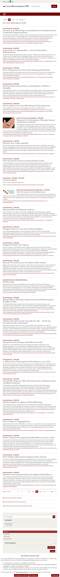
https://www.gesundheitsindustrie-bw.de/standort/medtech (19, 292)
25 (10, 20)
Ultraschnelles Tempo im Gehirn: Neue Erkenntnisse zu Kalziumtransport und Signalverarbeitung (29, 382)
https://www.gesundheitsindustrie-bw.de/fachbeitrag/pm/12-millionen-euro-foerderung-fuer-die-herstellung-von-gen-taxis (29, 372)
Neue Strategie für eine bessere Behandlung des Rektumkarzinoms (26, 106)
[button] (54, 543)
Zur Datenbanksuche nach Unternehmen (15, 502)
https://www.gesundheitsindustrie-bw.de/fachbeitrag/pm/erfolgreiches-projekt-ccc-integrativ (28, 255)
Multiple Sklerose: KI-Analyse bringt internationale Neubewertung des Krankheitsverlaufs (28, 301)
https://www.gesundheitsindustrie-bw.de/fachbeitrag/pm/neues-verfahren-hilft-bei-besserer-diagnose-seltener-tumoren (28, 466)
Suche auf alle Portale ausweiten (13, 498)
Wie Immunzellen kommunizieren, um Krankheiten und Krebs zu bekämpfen (26, 87)
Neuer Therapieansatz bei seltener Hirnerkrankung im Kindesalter (26, 70)
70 (33, 491)
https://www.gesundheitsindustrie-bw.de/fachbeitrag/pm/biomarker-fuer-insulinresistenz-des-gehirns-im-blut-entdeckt (28, 273)
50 (14, 20)
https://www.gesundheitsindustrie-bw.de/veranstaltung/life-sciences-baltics (23, 185)
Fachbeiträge (7, 534)
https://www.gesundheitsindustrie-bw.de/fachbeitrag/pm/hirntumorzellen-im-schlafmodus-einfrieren (28, 220)
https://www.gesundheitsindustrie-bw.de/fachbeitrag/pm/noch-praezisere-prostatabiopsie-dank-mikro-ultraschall (29, 353)
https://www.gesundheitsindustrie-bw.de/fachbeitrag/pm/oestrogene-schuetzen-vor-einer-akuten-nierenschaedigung (29, 236)
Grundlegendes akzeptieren (21, 575)
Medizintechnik (8, 282)
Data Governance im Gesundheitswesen (31, 192)
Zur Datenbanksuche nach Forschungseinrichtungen (18, 506)
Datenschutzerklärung (22, 572)
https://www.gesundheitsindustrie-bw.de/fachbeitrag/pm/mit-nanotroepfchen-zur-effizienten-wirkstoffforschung (28, 413)
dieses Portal (9, 523)
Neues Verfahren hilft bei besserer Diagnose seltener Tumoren (25, 457)
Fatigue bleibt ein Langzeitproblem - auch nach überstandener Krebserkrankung (25, 51)
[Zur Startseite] (16, 6)
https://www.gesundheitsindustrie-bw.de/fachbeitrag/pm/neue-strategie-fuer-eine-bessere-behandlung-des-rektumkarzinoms (28, 112)
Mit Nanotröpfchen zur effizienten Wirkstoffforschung (22, 402)
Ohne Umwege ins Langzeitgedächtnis (16, 422)
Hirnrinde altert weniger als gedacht (15, 143)
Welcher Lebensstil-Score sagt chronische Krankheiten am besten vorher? (29, 438)
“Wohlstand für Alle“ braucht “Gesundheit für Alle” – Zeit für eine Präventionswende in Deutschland (27, 322)
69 (29, 491)
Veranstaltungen (7, 538)
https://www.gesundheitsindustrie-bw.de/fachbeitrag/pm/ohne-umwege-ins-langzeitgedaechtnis (29, 430)
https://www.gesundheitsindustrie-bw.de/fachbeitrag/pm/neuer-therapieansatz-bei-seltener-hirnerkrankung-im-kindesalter (28, 78)
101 (52, 491)
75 (17, 20)
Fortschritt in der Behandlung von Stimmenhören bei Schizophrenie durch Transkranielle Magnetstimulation (29, 32)
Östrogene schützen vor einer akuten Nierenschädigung (22, 229)
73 (44, 491)
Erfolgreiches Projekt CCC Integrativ (16, 245)
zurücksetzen (51, 547)
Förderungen (7, 536)
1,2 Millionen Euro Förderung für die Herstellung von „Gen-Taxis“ (27, 362)
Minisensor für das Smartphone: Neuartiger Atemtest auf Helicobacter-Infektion (36, 121)
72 (40, 491)
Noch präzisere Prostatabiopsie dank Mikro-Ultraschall (22, 342)
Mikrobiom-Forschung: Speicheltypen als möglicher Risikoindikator (27, 475)
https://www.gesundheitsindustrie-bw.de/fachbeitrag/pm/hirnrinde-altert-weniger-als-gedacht (29, 153)
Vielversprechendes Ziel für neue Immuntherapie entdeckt (23, 161)
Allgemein (6, 531)
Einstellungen (55, 575)
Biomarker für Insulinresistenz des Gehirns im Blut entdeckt (24, 263)
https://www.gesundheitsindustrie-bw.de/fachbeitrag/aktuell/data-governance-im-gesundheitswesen (25, 201)
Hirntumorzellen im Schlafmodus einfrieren (18, 210)
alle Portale (9, 525)
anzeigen (52, 551)
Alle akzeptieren (33, 575)
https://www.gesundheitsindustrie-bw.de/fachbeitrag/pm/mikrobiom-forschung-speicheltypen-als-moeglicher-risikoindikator (30, 485)
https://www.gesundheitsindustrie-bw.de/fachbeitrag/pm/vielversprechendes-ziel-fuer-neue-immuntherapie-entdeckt (28, 172)
